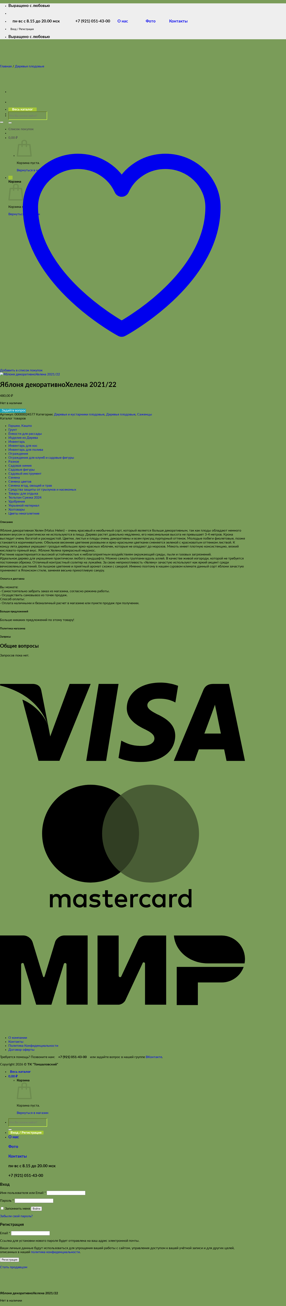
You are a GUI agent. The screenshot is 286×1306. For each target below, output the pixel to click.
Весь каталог (20, 1071)
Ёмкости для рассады (25, 433)
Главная (6, 66)
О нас (125, 21)
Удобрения (16, 501)
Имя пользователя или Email (23, 1193)
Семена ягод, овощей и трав (30, 485)
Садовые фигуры (21, 469)
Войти (36, 1208)
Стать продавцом (13, 1267)
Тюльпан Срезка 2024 (24, 497)
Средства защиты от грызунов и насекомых (42, 489)
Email (5, 1233)
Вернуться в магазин (32, 1113)
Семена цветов (19, 481)
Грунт (12, 429)
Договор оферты (21, 1049)
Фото (153, 21)
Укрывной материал (23, 505)
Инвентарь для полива (25, 449)
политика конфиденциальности (55, 1252)
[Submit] (10, 122)
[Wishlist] (1, 122)
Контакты (178, 21)
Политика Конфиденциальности (33, 1045)
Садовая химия (20, 465)
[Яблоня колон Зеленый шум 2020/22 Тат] (18, 91)
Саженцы (144, 414)
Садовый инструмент (24, 473)
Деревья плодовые (29, 66)
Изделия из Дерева (23, 437)
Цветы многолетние (23, 513)
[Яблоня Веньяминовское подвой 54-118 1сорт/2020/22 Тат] (18, 113)
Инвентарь (16, 441)
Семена (14, 477)
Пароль (7, 1200)
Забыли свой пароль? (16, 1216)
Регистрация (9, 1259)
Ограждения (18, 453)
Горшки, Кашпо (20, 425)
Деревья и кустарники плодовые (79, 414)
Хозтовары (16, 509)
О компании (17, 1037)
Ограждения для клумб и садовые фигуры (41, 457)
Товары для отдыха (23, 493)
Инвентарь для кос (22, 445)
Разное (13, 461)
